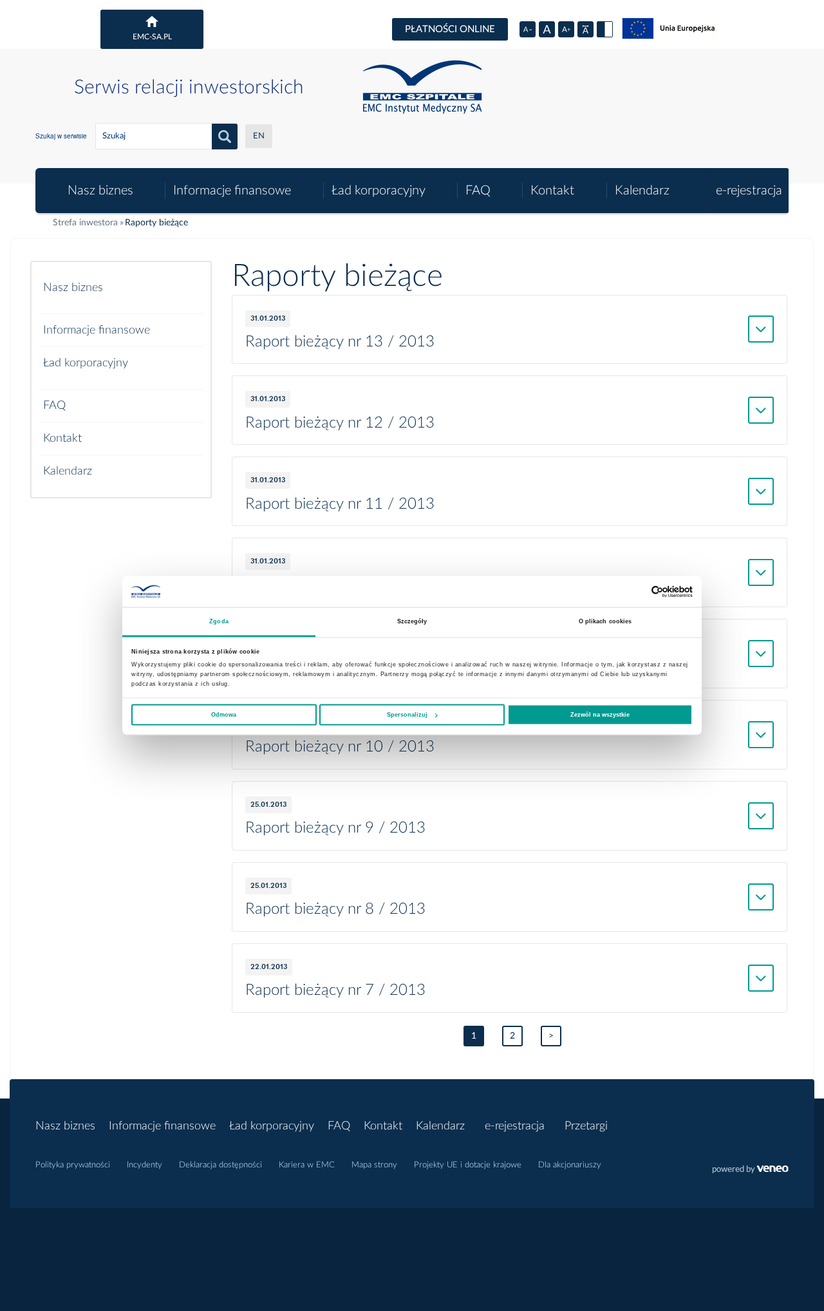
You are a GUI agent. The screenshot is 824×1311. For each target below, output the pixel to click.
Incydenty (144, 1165)
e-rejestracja (749, 190)
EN (259, 136)
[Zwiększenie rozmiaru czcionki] (566, 29)
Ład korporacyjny (379, 190)
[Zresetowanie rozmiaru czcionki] (547, 29)
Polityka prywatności (72, 1165)
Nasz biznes (100, 190)
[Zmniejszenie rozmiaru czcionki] (528, 29)
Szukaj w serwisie (61, 135)
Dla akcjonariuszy (569, 1165)
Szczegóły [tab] (412, 621)
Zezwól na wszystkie (600, 715)
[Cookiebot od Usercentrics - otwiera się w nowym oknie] (636, 591)
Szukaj (225, 136)
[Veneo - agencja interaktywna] (750, 1170)
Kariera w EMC (307, 1165)
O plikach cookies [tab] (605, 621)
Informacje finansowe (232, 190)
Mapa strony (374, 1165)
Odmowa (223, 715)
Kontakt (552, 190)
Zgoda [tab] (219, 621)
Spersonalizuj (407, 715)
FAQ (478, 190)
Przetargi (586, 1126)
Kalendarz (642, 190)
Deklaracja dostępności (220, 1165)
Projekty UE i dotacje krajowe (467, 1165)
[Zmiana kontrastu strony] (605, 29)
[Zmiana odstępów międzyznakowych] (585, 29)
